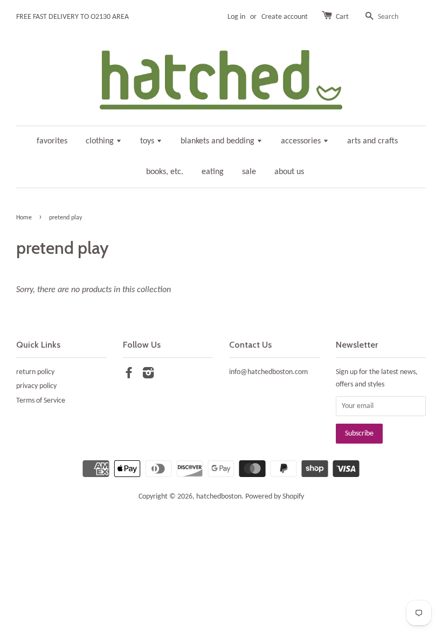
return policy (35, 372)
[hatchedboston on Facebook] (129, 375)
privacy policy (36, 386)
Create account (284, 17)
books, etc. (164, 172)
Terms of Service (40, 400)
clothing (101, 141)
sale (249, 172)
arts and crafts (372, 141)
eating (213, 172)
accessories (302, 141)
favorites (52, 141)
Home (24, 218)
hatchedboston (218, 496)
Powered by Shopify (274, 496)
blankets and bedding (219, 141)
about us (289, 172)
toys (148, 141)
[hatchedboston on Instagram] (148, 375)
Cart (342, 17)
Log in (236, 17)
